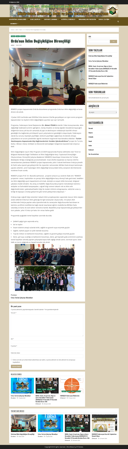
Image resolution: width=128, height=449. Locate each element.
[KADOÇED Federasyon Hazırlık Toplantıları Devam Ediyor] (104, 423)
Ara (90, 37)
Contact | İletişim (104, 19)
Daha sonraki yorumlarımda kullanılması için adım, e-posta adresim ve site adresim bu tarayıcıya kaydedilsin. (44, 361)
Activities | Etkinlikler (68, 19)
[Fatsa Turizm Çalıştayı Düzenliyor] (22, 385)
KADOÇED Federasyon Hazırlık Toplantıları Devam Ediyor (104, 435)
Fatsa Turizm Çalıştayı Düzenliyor (22, 296)
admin (12, 45)
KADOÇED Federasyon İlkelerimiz (69, 396)
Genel (48, 389)
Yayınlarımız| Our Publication (87, 19)
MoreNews (70, 447)
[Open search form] (118, 21)
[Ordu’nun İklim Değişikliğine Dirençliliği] (23, 423)
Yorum (13, 313)
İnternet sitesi (15, 353)
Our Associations (94, 154)
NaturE (39, 404)
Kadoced (23, 36)
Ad (12, 339)
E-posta (14, 346)
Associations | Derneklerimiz (17, 19)
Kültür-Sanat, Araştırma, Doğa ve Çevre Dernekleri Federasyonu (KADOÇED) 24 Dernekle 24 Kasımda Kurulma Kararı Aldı (46, 399)
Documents (13, 23)
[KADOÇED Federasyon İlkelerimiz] (71, 385)
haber (17, 36)
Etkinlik (13, 36)
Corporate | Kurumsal (50, 19)
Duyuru (14, 391)
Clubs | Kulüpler (35, 19)
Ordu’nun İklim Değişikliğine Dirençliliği (100, 56)
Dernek (91, 128)
